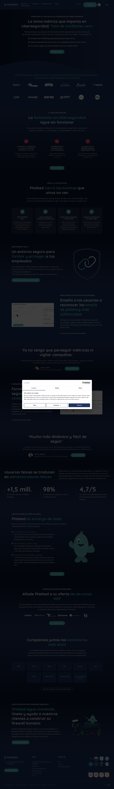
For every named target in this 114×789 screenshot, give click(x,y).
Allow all (79, 405)
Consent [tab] (33, 388)
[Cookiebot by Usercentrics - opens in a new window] (83, 383)
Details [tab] (57, 388)
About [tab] (80, 388)
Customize (56, 405)
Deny (34, 405)
